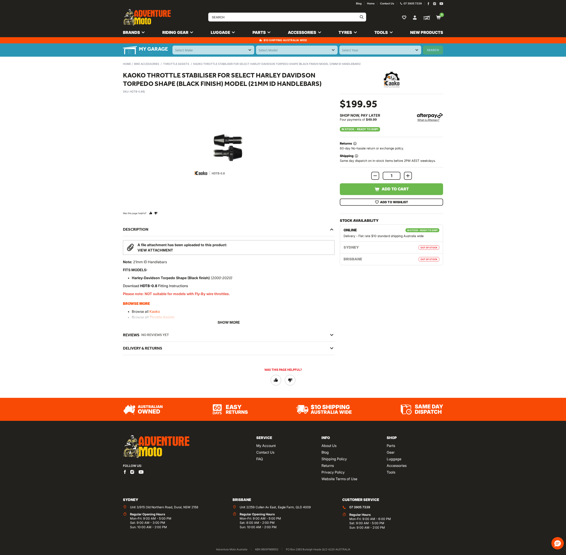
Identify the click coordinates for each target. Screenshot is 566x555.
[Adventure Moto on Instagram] (434, 3)
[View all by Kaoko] (391, 79)
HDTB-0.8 (136, 91)
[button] (557, 543)
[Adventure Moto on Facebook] (428, 3)
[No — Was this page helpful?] (155, 213)
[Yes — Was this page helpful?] (150, 213)
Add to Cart (395, 189)
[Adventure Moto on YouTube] (441, 3)
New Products (426, 32)
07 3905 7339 (359, 507)
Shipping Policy (334, 459)
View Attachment (155, 250)
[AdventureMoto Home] (156, 447)
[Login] (415, 17)
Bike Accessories (147, 64)
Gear (391, 452)
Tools (391, 472)
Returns (327, 465)
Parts (391, 445)
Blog (325, 452)
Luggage (394, 459)
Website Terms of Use (339, 479)
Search (433, 50)
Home (127, 64)
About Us (329, 445)
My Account (266, 445)
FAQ (259, 459)
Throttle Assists (176, 64)
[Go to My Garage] (425, 17)
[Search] (361, 17)
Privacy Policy (333, 472)
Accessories (397, 465)
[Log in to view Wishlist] (405, 17)
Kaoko (154, 311)
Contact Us (265, 452)
